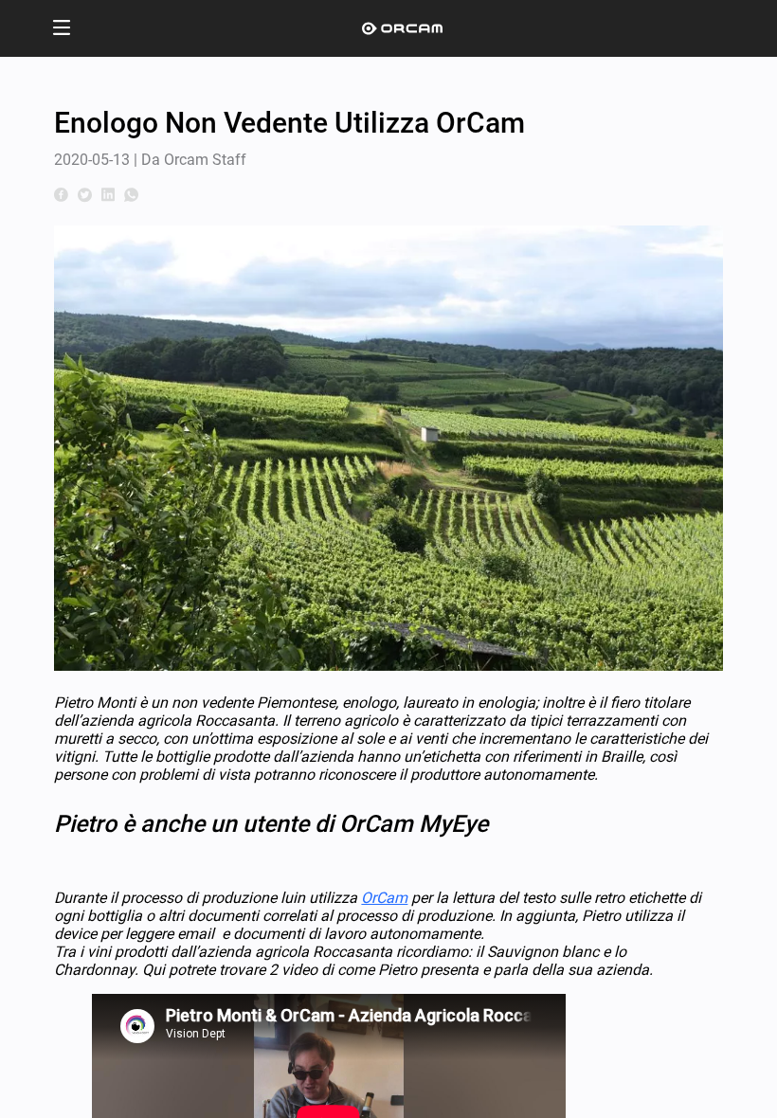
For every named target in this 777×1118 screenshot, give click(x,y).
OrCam (384, 898)
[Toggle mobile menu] (62, 29)
